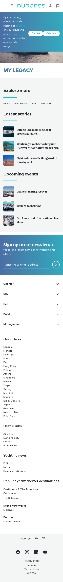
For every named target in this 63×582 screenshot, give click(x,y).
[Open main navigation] (5, 6)
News (6, 103)
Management (12, 324)
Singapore (9, 377)
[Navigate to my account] (50, 6)
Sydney (7, 389)
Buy (5, 293)
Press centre (10, 445)
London (7, 346)
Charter (8, 283)
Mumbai (8, 392)
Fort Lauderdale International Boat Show (38, 220)
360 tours (45, 103)
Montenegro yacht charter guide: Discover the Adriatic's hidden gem (38, 145)
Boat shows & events (15, 470)
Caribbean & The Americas (20, 489)
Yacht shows (20, 103)
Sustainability (11, 437)
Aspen (6, 404)
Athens (7, 373)
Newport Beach (12, 412)
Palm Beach (10, 416)
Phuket (7, 381)
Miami (7, 358)
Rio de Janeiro (11, 400)
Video (34, 103)
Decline (36, 33)
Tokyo (6, 385)
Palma (7, 370)
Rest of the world (14, 505)
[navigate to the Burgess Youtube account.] (45, 552)
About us (8, 433)
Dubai (6, 362)
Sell (5, 304)
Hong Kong (9, 366)
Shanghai (8, 396)
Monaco (7, 350)
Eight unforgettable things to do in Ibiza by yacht (37, 160)
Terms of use (31, 569)
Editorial (8, 463)
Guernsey (8, 408)
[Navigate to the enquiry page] (57, 6)
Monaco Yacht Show (29, 205)
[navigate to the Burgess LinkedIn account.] (36, 552)
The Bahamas (11, 497)
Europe (8, 517)
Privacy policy (31, 560)
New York (8, 354)
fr (43, 538)
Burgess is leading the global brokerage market (34, 131)
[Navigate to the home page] (31, 6)
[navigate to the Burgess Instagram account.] (27, 552)
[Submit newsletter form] (56, 264)
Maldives (8, 509)
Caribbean (9, 493)
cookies (20, 25)
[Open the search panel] (12, 6)
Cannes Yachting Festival (32, 191)
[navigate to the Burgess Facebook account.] (18, 552)
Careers (8, 441)
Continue (51, 33)
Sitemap (31, 564)
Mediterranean (11, 521)
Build (6, 314)
